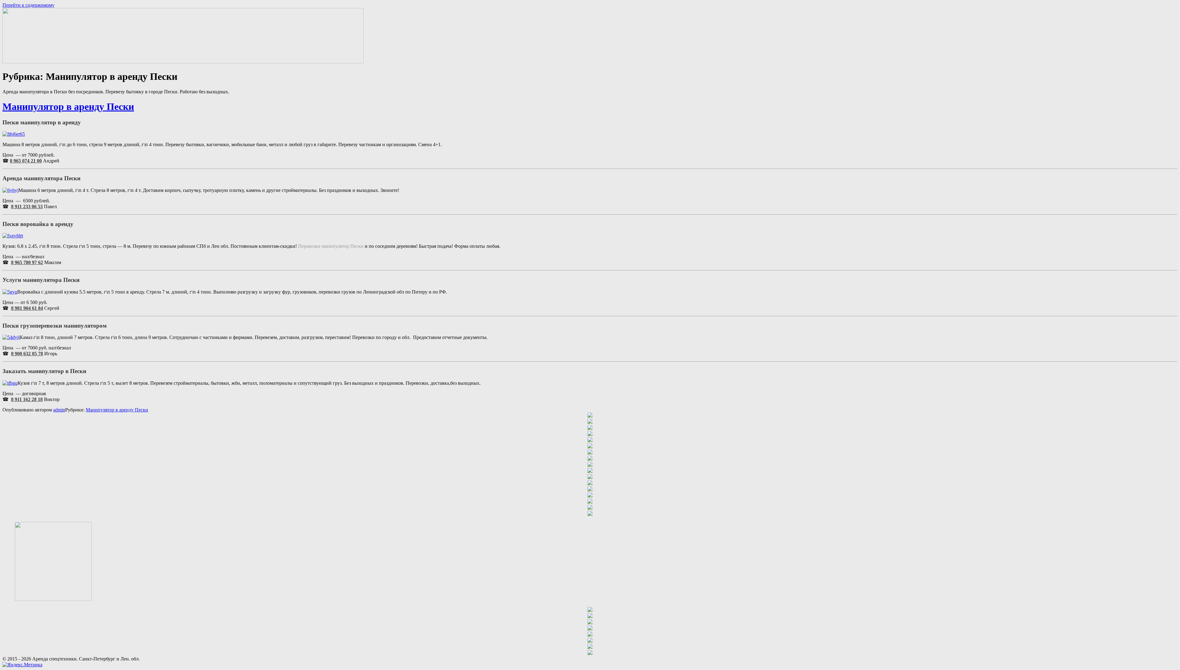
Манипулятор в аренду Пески (68, 106)
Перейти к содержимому (28, 5)
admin (59, 409)
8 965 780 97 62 (27, 262)
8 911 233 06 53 (27, 206)
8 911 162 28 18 (27, 399)
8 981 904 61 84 (27, 308)
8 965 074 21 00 (26, 160)
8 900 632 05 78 (27, 353)
